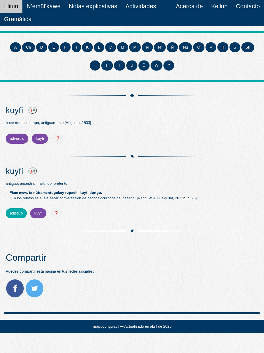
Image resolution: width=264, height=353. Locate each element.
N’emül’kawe (44, 6)
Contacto (248, 6)
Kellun (219, 6)
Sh (247, 47)
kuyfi (40, 138)
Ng (185, 47)
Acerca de (189, 6)
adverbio (17, 138)
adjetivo (16, 213)
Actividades (141, 6)
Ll (122, 47)
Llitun (11, 6)
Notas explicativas (93, 6)
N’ (160, 47)
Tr (107, 65)
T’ (119, 65)
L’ (110, 47)
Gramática (18, 19)
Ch (28, 47)
